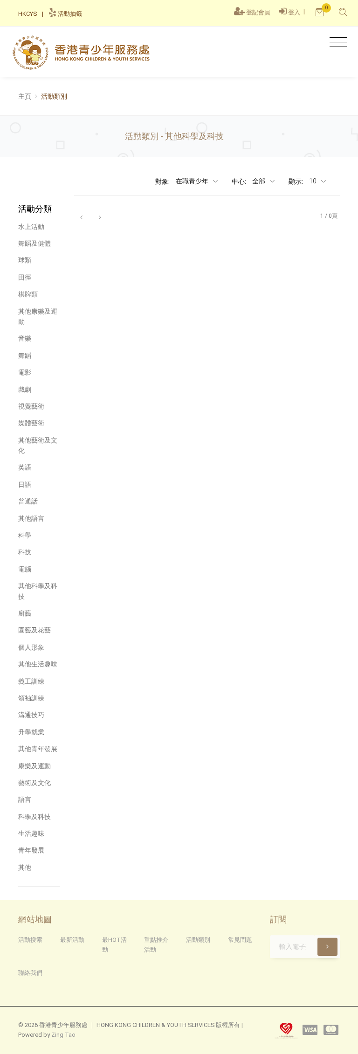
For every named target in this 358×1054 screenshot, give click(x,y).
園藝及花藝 (34, 630)
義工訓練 (31, 681)
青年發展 (31, 850)
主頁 (24, 96)
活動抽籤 (69, 13)
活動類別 (198, 939)
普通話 (28, 501)
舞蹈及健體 (34, 243)
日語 (24, 484)
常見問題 (240, 939)
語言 (24, 799)
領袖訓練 (31, 698)
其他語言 (31, 518)
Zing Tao (63, 1034)
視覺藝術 (31, 406)
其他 (24, 867)
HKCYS (27, 13)
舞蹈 (24, 355)
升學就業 (31, 732)
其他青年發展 (37, 748)
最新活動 (72, 939)
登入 (294, 12)
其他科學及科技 (37, 591)
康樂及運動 (34, 766)
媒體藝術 (31, 423)
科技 (24, 552)
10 (313, 181)
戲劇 (24, 389)
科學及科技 (34, 816)
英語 (24, 467)
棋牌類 (28, 294)
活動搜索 (30, 939)
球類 (24, 260)
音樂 (24, 338)
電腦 (24, 569)
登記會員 (258, 12)
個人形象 (31, 647)
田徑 (24, 277)
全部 (259, 181)
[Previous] (81, 217)
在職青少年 (193, 181)
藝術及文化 (34, 782)
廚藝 (24, 613)
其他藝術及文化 (37, 445)
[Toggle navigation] (336, 42)
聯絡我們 (30, 972)
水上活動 (31, 226)
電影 (24, 372)
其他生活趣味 (37, 664)
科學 (24, 535)
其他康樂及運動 (37, 316)
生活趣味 (31, 833)
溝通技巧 (31, 714)
